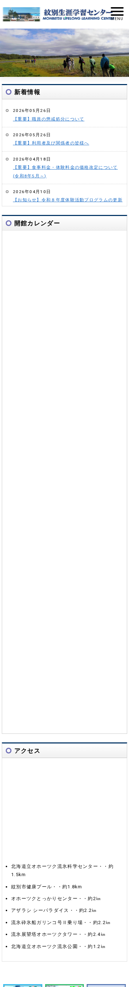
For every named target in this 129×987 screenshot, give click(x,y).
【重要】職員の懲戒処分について (49, 119)
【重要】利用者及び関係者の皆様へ (51, 143)
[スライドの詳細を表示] (64, 53)
